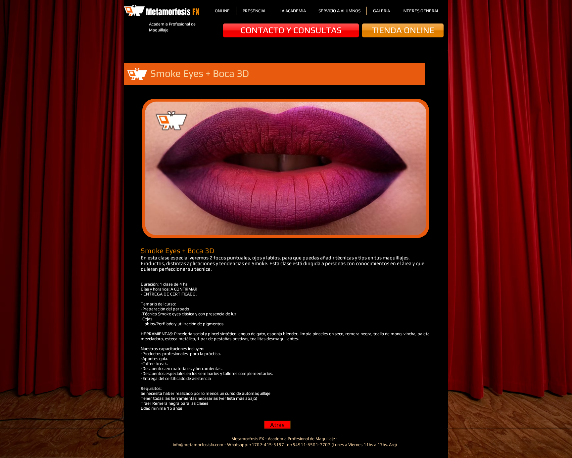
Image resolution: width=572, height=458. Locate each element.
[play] (412, 229)
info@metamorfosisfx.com (198, 444)
